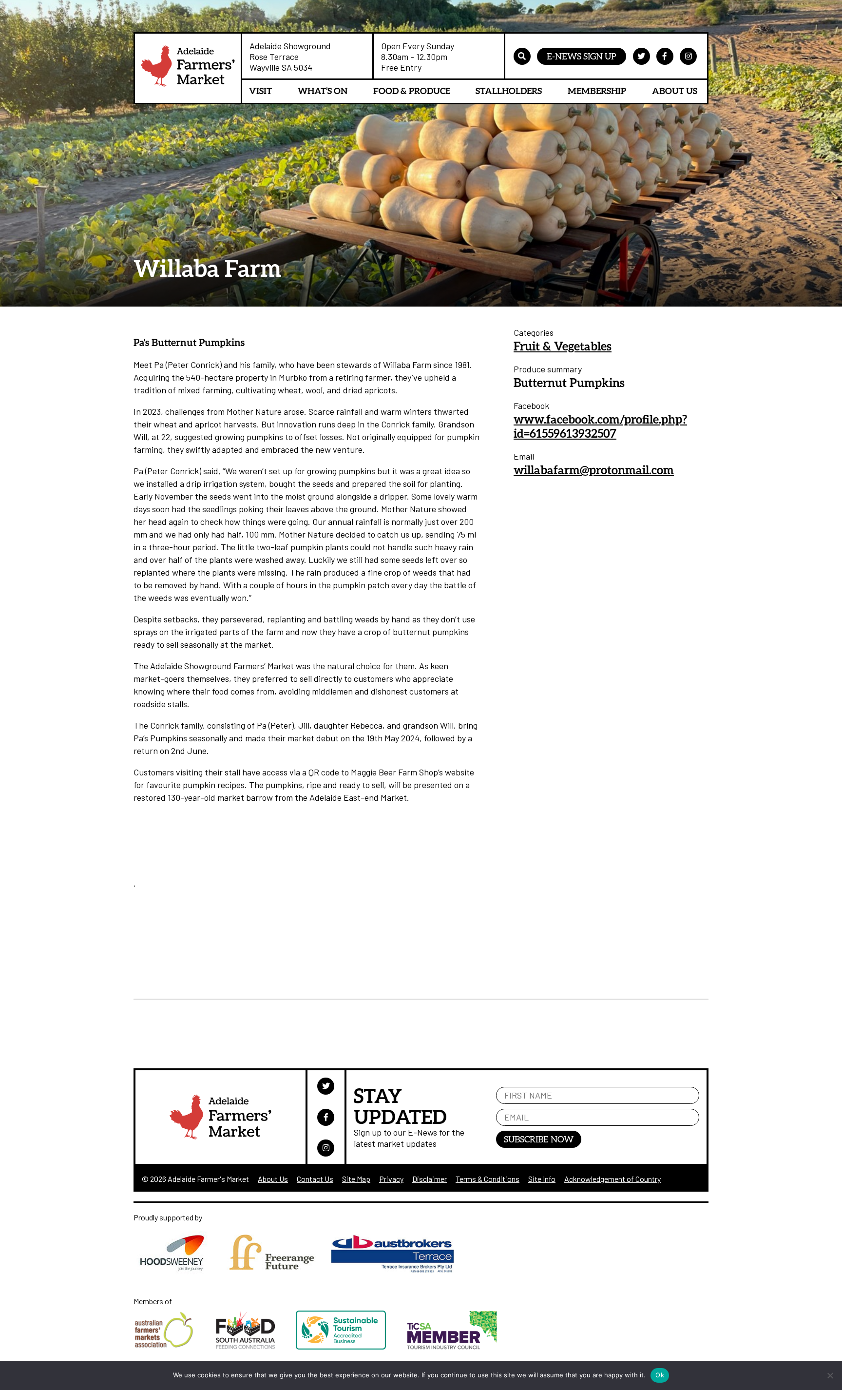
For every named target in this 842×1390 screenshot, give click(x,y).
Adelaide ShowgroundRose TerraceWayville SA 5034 (290, 56)
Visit (260, 90)
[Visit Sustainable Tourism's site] (351, 1346)
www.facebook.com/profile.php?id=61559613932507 (600, 426)
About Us (674, 90)
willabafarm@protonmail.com (594, 470)
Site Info (541, 1178)
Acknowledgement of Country (612, 1178)
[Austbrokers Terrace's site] (397, 1272)
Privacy (391, 1178)
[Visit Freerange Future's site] (277, 1272)
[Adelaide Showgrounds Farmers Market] (188, 68)
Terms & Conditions (487, 1178)
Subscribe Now (539, 1139)
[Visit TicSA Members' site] (462, 1346)
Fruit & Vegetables (563, 346)
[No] (830, 1375)
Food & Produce (411, 90)
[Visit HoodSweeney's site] (178, 1272)
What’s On (322, 90)
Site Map (356, 1178)
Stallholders (509, 90)
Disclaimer (429, 1178)
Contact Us (315, 1178)
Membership (597, 90)
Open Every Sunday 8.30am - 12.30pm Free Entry (417, 56)
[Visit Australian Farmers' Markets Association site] (175, 1346)
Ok (659, 1375)
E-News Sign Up (581, 56)
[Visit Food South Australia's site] (256, 1346)
